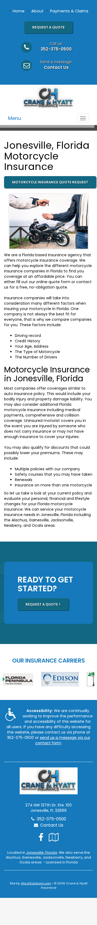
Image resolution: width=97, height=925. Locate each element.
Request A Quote (48, 27)
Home (19, 11)
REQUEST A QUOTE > (43, 604)
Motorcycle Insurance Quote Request (50, 182)
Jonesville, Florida (41, 852)
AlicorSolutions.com (36, 883)
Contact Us (56, 67)
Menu (14, 118)
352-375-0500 (56, 49)
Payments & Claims (69, 11)
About (37, 11)
